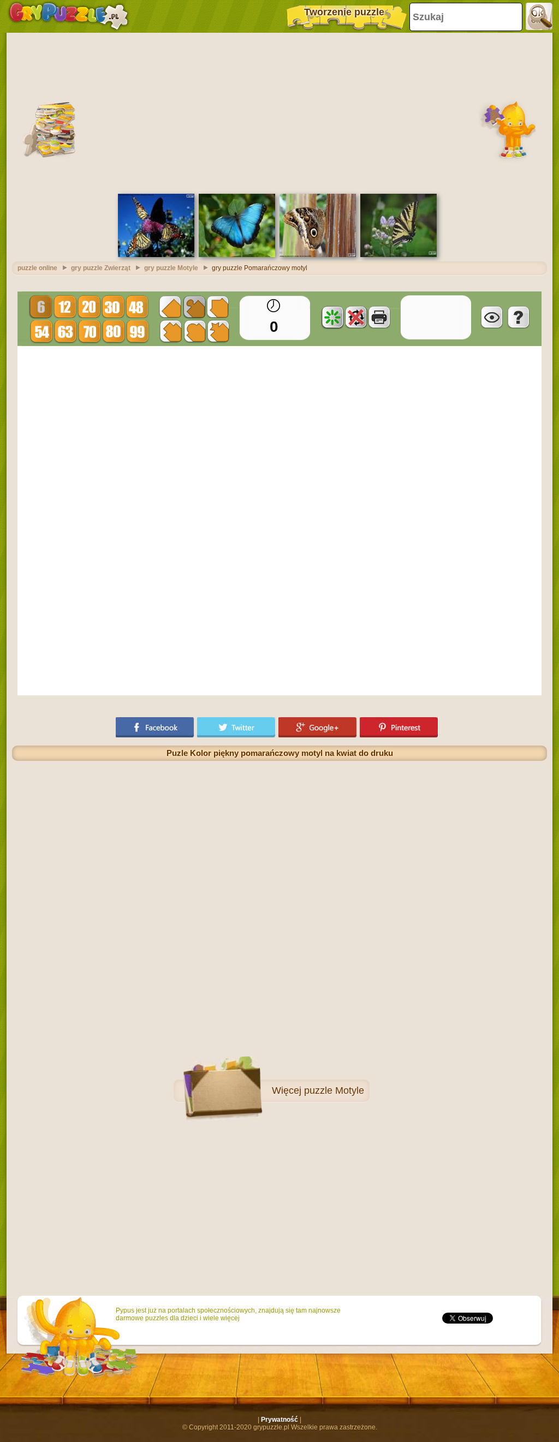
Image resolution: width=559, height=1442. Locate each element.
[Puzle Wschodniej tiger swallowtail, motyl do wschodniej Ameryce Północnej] (398, 255)
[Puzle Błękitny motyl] (237, 255)
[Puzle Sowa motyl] (318, 255)
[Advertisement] (279, 111)
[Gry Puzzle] (68, 16)
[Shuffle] (332, 317)
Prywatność (279, 1419)
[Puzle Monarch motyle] (156, 255)
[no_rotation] (356, 317)
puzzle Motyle (334, 1090)
